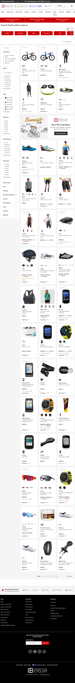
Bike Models (7, 203)
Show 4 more (6, 133)
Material (5, 215)
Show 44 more (6, 155)
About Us (53, 605)
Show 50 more (7, 88)
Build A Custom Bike (6, 604)
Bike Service (29, 622)
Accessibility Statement (57, 616)
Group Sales (54, 618)
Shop (2, 599)
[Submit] (15, 6)
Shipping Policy (30, 620)
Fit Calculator (4, 622)
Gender (5, 199)
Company (53, 599)
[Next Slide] (57, 1)
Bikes (2, 601)
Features (5, 211)
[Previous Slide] (17, 1)
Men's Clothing (4, 609)
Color (4, 94)
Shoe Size (6, 161)
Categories (6, 52)
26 (56, 576)
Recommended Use (9, 195)
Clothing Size (7, 139)
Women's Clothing (5, 612)
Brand (5, 68)
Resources (28, 599)
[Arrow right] (72, 29)
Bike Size (6, 117)
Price (4, 207)
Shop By (5, 191)
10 (52, 576)
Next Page (69, 576)
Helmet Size (6, 183)
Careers (52, 610)
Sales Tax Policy (30, 617)
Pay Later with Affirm (6, 607)
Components (4, 617)
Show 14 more (6, 177)
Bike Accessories (5, 615)
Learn (27, 615)
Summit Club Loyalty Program (58, 608)
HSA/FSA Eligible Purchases (8, 625)
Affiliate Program (55, 613)
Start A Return (29, 607)
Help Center (29, 601)
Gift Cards (3, 620)
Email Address (29, 640)
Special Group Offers (31, 612)
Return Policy (29, 604)
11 (53, 576)
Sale (4, 187)
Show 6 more (6, 111)
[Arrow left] (68, 29)
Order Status (29, 609)
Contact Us (53, 602)
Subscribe (45, 643)
